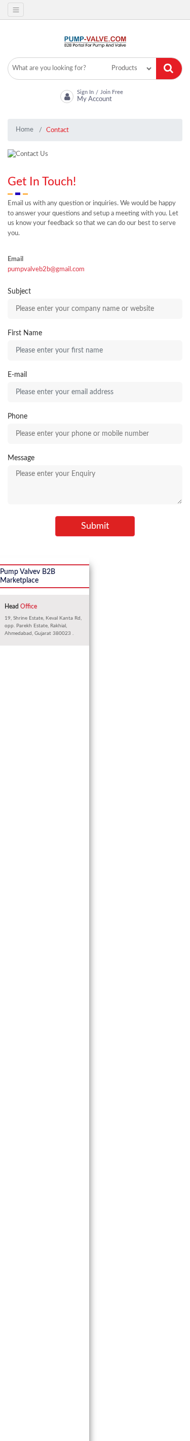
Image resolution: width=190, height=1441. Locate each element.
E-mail (17, 374)
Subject (19, 291)
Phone (17, 416)
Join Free (111, 91)
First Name (25, 333)
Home (24, 129)
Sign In (85, 91)
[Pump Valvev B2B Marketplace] (95, 42)
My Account (94, 100)
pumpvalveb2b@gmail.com (46, 269)
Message (21, 458)
